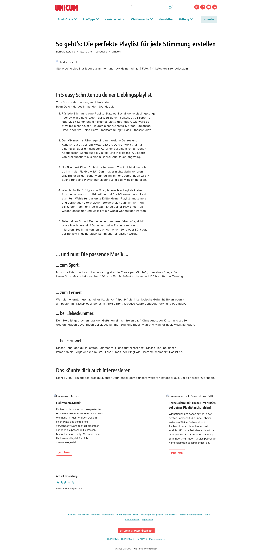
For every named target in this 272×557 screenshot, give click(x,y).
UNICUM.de (113, 539)
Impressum (147, 519)
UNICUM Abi (127, 539)
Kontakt (72, 514)
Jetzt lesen (64, 452)
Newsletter (166, 19)
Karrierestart (113, 19)
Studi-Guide (65, 19)
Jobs (207, 514)
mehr (210, 19)
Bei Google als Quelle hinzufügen (136, 530)
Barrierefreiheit (132, 519)
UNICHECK (141, 539)
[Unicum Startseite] (71, 8)
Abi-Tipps (89, 19)
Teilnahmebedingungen (191, 514)
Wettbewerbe (140, 19)
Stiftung (184, 19)
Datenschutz (171, 514)
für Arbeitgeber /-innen (127, 514)
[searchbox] (152, 7)
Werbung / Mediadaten (102, 514)
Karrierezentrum (157, 539)
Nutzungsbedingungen (152, 514)
